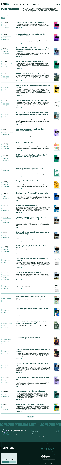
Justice (4, 298)
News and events (36, 4)
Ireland (7, 37)
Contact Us (53, 463)
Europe (4, 37)
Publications (28, 4)
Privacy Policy (43, 463)
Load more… (30, 416)
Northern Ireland (12, 132)
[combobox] (30, 15)
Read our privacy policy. (10, 459)
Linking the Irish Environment (7, 323)
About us (16, 4)
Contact (56, 4)
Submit (57, 431)
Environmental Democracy (6, 49)
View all (3, 17)
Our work (22, 4)
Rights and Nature (8, 298)
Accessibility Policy (48, 463)
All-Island (4, 208)
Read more (18, 27)
